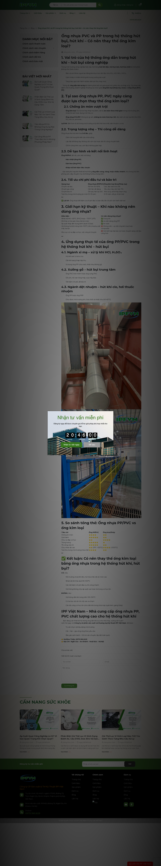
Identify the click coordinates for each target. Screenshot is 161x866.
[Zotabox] (112, 453)
